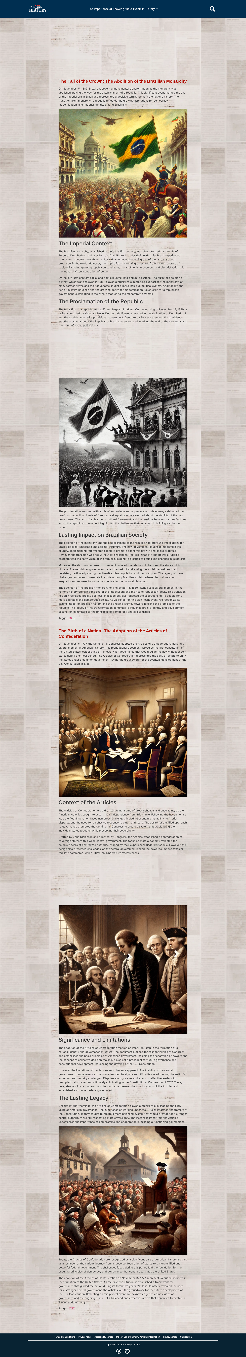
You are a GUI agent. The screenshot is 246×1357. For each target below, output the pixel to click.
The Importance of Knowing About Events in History (121, 9)
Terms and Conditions (64, 1336)
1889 (72, 618)
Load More (123, 1315)
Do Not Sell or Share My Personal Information (138, 1336)
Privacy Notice (170, 1336)
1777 (72, 1308)
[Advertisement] (123, 42)
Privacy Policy (84, 1336)
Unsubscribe (186, 1336)
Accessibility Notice (104, 1336)
